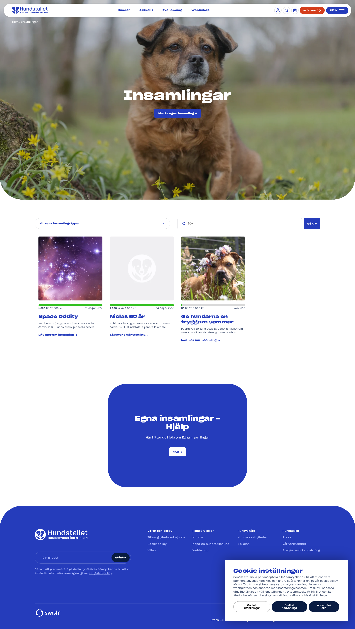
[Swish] (48, 616)
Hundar (124, 10)
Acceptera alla (324, 606)
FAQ (176, 452)
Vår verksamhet (294, 544)
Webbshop (201, 10)
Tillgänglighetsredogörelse (166, 537)
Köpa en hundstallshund (210, 544)
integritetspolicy (100, 573)
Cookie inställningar (252, 606)
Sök (310, 224)
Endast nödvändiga (289, 606)
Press (287, 537)
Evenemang (172, 10)
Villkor (152, 550)
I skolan (244, 544)
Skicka (120, 558)
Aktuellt (146, 10)
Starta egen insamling (176, 113)
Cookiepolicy (157, 544)
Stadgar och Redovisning (301, 550)
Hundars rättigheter (252, 537)
